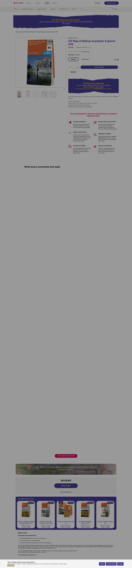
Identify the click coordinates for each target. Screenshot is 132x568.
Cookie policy (11, 565)
